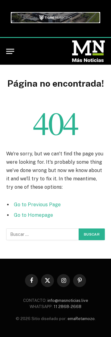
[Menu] (10, 51)
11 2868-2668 (67, 306)
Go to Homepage (33, 215)
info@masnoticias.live (67, 300)
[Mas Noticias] (88, 51)
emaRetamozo (81, 318)
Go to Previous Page (37, 205)
